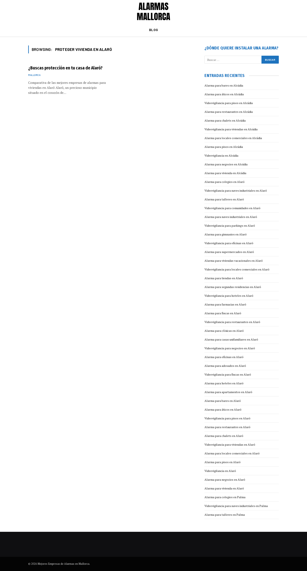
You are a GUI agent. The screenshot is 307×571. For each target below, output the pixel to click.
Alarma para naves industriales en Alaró (230, 217)
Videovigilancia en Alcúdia (221, 155)
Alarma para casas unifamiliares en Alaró (231, 339)
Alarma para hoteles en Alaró (224, 383)
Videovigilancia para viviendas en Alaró (229, 444)
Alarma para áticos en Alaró (222, 409)
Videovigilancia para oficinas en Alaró (228, 243)
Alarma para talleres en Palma (224, 515)
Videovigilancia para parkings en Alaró (229, 226)
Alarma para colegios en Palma (224, 497)
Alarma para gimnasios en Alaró (225, 234)
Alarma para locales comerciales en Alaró (232, 453)
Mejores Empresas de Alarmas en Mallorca (63, 564)
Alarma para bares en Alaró (222, 401)
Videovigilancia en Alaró (220, 471)
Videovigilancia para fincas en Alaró (227, 374)
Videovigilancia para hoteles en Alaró (228, 296)
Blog (153, 30)
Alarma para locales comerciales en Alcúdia (233, 138)
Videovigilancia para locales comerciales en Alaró (236, 269)
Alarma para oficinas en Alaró (224, 357)
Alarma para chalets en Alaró (223, 436)
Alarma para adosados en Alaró (225, 366)
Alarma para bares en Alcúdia (223, 85)
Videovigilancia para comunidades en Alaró (232, 208)
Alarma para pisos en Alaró (222, 462)
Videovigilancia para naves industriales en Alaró (235, 190)
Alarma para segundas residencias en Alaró (232, 287)
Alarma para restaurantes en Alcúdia (228, 112)
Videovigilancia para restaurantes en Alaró (232, 322)
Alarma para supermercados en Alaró (229, 252)
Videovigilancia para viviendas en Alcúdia (231, 129)
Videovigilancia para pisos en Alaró (227, 418)
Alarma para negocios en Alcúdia (225, 164)
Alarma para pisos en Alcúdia (223, 147)
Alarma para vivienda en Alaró (224, 488)
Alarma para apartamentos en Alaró (228, 392)
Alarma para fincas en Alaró (222, 313)
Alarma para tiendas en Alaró (223, 278)
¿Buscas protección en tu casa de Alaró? (65, 68)
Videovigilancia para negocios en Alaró (229, 348)
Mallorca (34, 75)
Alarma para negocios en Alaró (224, 480)
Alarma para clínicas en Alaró (224, 331)
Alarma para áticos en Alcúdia (224, 94)
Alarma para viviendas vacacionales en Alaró (233, 261)
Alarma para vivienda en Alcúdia (225, 173)
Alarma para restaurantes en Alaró (227, 427)
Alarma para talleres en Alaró (224, 199)
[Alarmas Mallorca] (153, 11)
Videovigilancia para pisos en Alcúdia (228, 103)
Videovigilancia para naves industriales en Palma (236, 506)
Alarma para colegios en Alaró (224, 182)
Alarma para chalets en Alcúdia (225, 120)
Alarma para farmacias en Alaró (225, 304)
